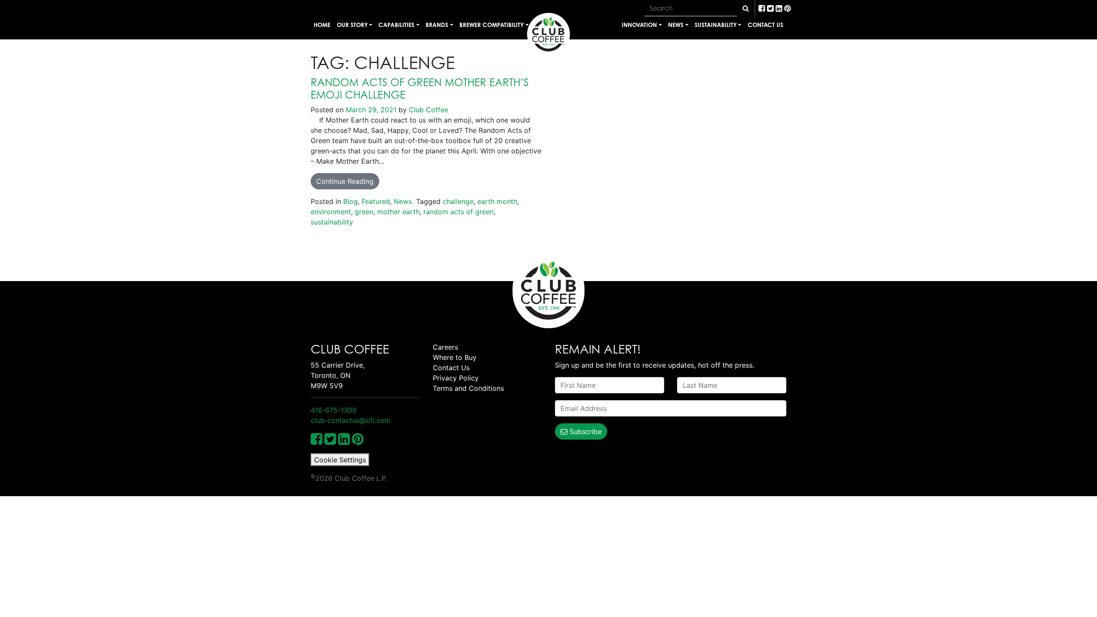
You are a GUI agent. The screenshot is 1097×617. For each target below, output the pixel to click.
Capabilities (396, 24)
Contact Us (765, 24)
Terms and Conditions (468, 388)
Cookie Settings (340, 459)
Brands (437, 24)
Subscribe (584, 431)
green (364, 211)
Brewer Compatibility (491, 24)
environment (331, 211)
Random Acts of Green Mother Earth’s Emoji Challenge (420, 88)
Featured (376, 201)
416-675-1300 (334, 410)
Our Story (352, 24)
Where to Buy (455, 357)
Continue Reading (345, 181)
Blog (350, 201)
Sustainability (716, 24)
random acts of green (458, 211)
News (675, 24)
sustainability (332, 222)
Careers (445, 347)
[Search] (746, 8)
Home (322, 24)
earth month (497, 201)
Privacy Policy (456, 378)
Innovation (639, 24)
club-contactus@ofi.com (350, 420)
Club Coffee (427, 109)
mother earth (398, 211)
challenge (458, 201)
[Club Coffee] (548, 34)
